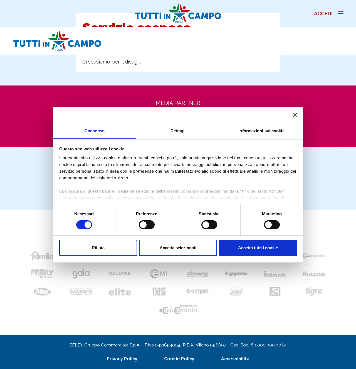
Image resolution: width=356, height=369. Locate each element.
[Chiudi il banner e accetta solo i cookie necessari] (295, 115)
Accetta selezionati (178, 247)
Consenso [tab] (95, 130)
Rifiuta (98, 247)
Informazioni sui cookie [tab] (261, 130)
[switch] (147, 224)
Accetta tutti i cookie (258, 247)
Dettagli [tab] (178, 130)
